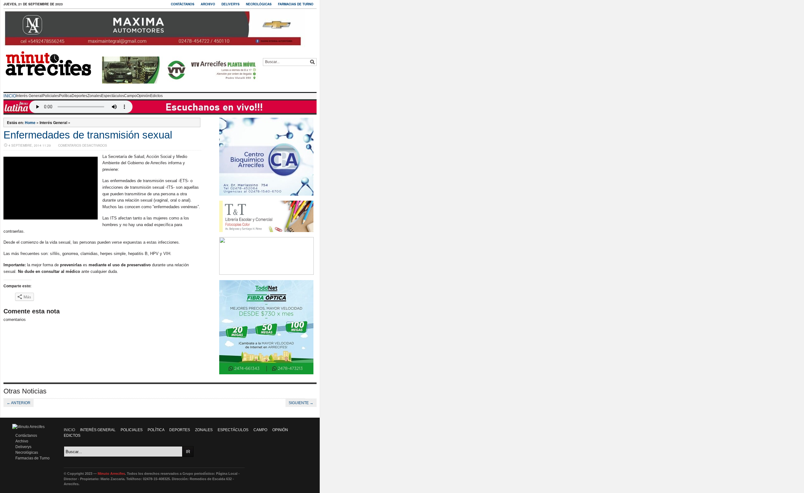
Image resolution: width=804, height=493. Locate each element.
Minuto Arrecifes (111, 473)
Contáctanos (182, 4)
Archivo (208, 4)
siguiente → (301, 403)
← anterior (18, 403)
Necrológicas (259, 4)
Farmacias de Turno (295, 4)
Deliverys (230, 4)
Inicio (9, 96)
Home (30, 122)
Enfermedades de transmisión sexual (87, 135)
